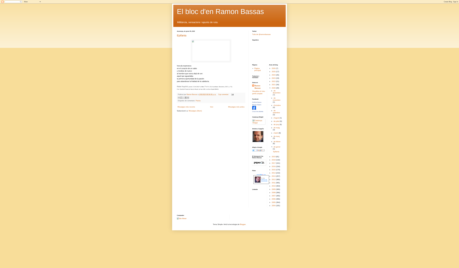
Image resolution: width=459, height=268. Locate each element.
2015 (274, 170)
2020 (274, 88)
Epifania (181, 35)
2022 (274, 81)
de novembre (276, 99)
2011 (274, 183)
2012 (274, 179)
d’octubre (277, 105)
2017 (274, 163)
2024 (274, 75)
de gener (277, 147)
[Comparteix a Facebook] (186, 97)
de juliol (277, 121)
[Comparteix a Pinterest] (188, 97)
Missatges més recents (186, 107)
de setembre (276, 112)
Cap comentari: (223, 94)
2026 (274, 68)
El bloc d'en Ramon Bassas (220, 12)
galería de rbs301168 (264, 180)
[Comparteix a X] (183, 97)
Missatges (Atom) (195, 111)
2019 (274, 157)
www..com (261, 174)
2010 (274, 186)
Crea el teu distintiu (257, 111)
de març (277, 136)
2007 (274, 196)
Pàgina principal (257, 69)
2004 (274, 206)
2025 (274, 72)
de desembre (276, 92)
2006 (274, 199)
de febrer (277, 141)
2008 (274, 192)
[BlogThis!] (181, 97)
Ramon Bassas (258, 87)
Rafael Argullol (182, 86)
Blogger (243, 224)
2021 (274, 85)
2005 (274, 202)
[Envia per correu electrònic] (179, 97)
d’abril (276, 133)
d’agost (277, 118)
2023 (274, 78)
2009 (274, 189)
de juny (277, 124)
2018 (274, 160)
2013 (274, 176)
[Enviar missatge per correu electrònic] (232, 94)
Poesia (198, 101)
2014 (274, 173)
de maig (277, 128)
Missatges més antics (236, 107)
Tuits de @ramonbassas (261, 34)
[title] (254, 109)
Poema (207, 86)
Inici (211, 107)
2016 (274, 166)
